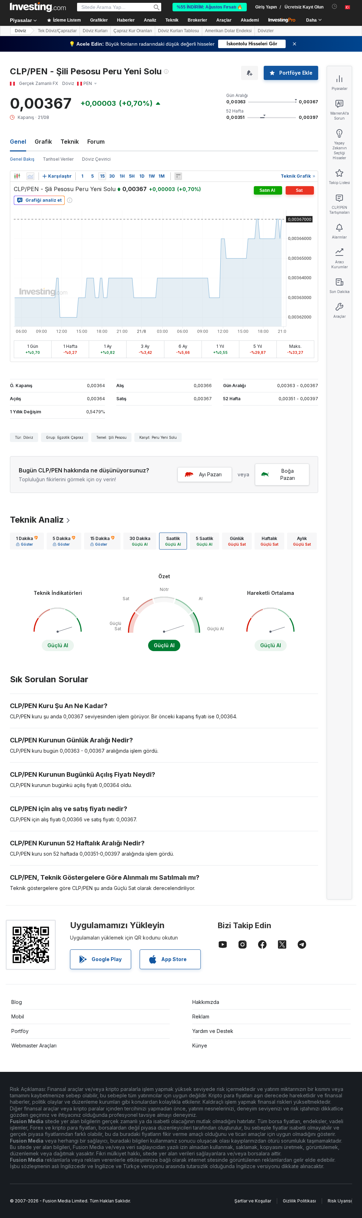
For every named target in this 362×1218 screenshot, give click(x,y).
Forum (96, 141)
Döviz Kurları (95, 30)
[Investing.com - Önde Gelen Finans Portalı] (38, 7)
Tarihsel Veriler (58, 159)
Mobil (17, 1016)
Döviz (20, 30)
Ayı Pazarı (210, 474)
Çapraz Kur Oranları (132, 30)
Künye (199, 1045)
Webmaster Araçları (34, 1045)
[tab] (27, 541)
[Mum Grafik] (17, 176)
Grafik (43, 141)
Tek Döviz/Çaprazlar (57, 30)
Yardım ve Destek (212, 1031)
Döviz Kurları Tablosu (178, 30)
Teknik (69, 141)
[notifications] (335, 6)
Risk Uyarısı (340, 1200)
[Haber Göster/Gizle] (178, 176)
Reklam (200, 1016)
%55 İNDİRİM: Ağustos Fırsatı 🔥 (210, 7)
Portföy (20, 1031)
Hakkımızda (205, 1002)
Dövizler (266, 30)
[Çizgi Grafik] (30, 176)
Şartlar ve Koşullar (252, 1200)
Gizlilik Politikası (299, 1200)
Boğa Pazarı (287, 474)
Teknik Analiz (37, 520)
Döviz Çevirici (96, 159)
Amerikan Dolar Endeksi (228, 30)
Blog (16, 1002)
